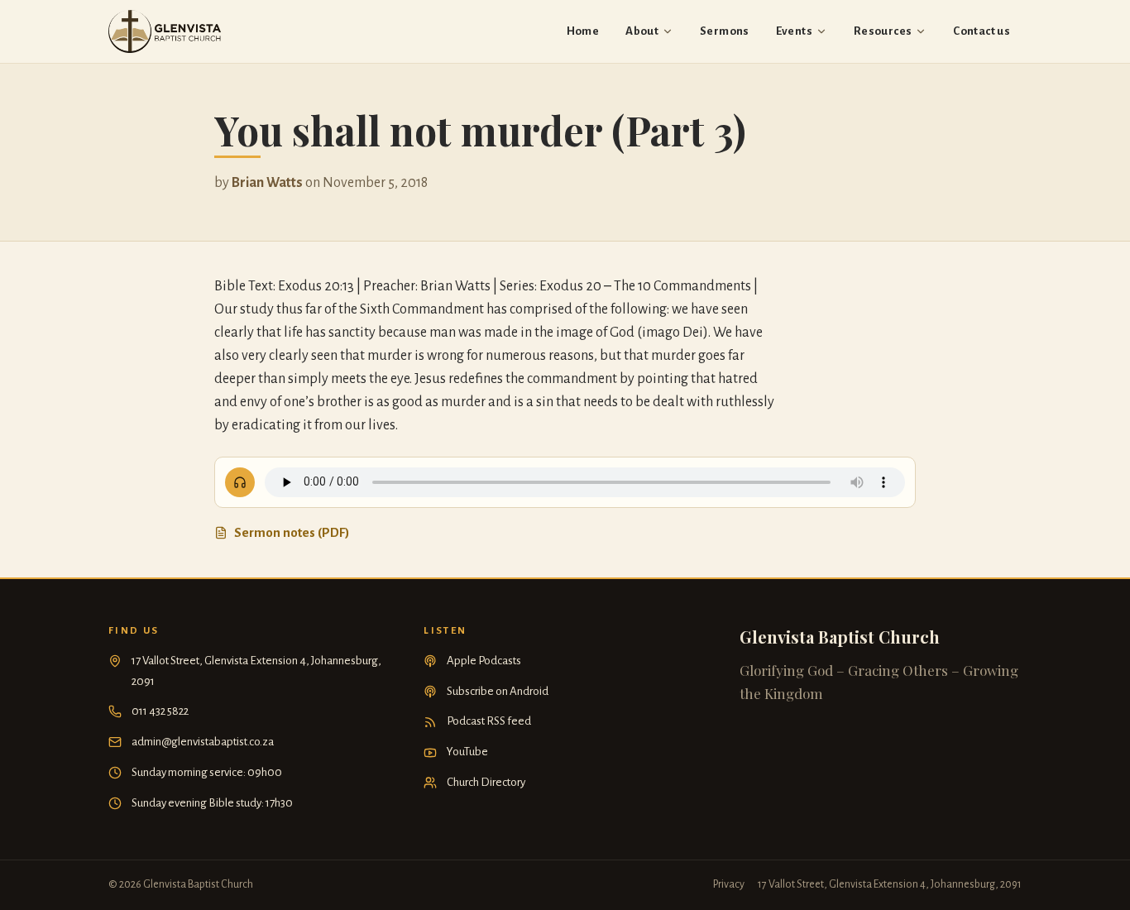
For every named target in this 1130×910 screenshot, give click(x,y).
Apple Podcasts (484, 660)
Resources (883, 31)
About (641, 31)
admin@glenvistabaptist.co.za (203, 741)
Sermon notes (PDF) (292, 532)
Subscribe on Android (497, 691)
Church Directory (486, 782)
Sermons (724, 31)
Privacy (729, 884)
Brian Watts (267, 182)
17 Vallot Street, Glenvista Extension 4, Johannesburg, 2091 (256, 670)
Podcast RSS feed (489, 721)
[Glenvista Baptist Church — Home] (164, 31)
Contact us (981, 31)
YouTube (467, 751)
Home (583, 31)
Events (794, 31)
